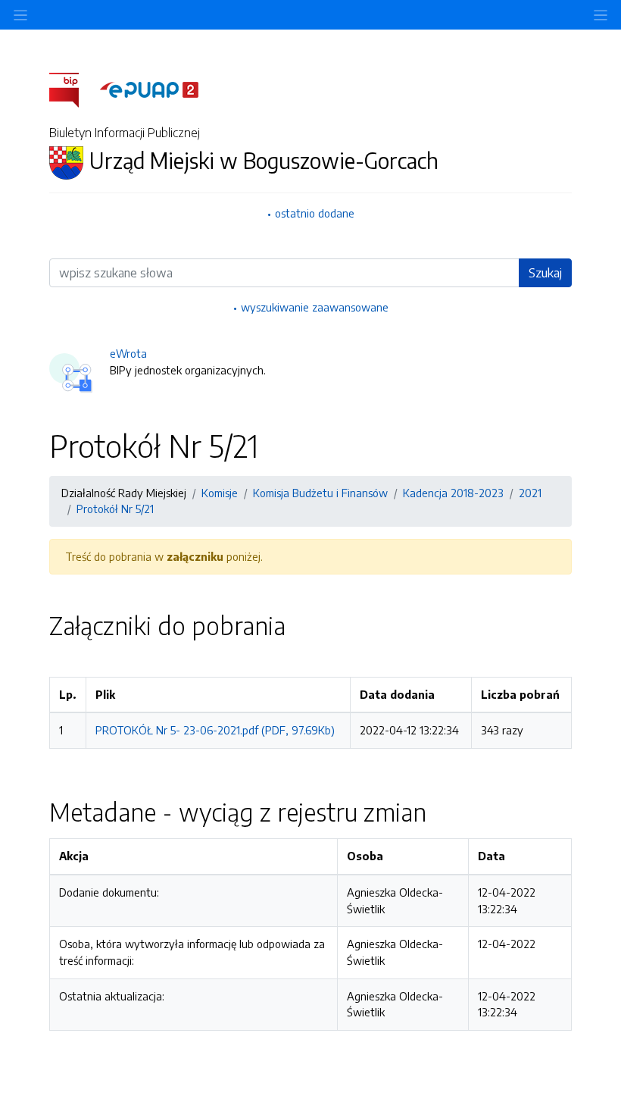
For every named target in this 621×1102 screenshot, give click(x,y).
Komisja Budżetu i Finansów (320, 492)
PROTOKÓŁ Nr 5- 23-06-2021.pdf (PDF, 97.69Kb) (215, 730)
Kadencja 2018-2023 (453, 492)
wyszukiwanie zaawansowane (315, 307)
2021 (530, 492)
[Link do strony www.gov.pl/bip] (73, 88)
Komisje (219, 492)
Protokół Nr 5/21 (115, 508)
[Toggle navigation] (600, 14)
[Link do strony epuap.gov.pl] (149, 88)
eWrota (128, 353)
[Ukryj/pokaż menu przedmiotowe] (20, 14)
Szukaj (545, 272)
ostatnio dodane (314, 213)
